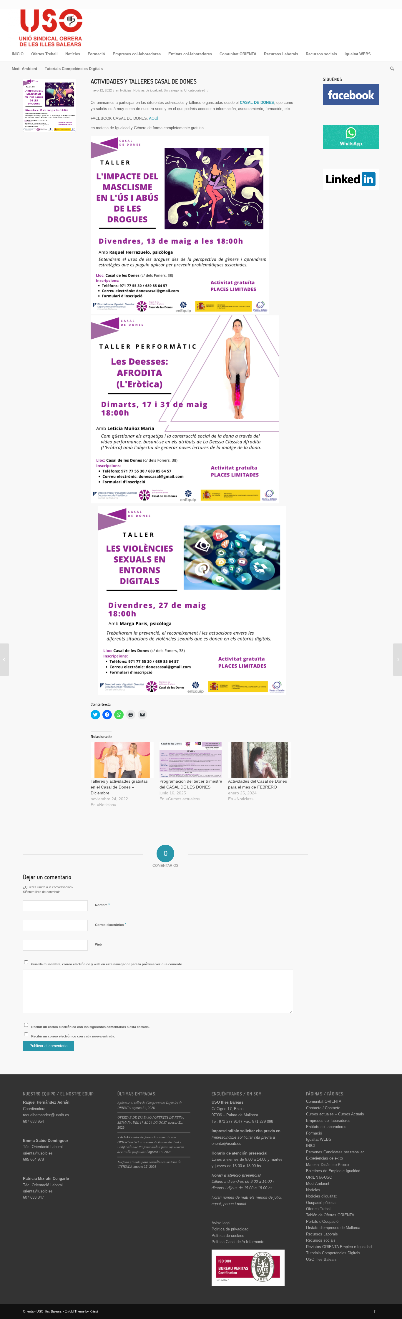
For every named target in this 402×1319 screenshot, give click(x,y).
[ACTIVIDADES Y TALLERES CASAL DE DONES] (49, 105)
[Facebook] (374, 1311)
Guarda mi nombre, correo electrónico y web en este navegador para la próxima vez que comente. (107, 964)
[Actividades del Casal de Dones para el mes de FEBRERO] (259, 760)
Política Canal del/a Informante (238, 1242)
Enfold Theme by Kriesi (81, 1311)
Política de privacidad (230, 1229)
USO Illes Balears (321, 1259)
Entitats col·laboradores (326, 1127)
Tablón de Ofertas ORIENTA (330, 1215)
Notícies (313, 1190)
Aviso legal (221, 1223)
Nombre (102, 905)
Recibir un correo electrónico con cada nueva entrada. (73, 1036)
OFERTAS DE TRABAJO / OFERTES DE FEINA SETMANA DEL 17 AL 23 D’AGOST (150, 1120)
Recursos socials (320, 1240)
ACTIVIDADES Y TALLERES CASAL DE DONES (144, 81)
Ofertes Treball (318, 1209)
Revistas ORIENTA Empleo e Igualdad (339, 1247)
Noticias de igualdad (147, 90)
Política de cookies (228, 1235)
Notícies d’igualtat (321, 1196)
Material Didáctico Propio (327, 1164)
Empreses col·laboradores (328, 1120)
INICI (310, 1145)
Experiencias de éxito (324, 1158)
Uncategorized (194, 90)
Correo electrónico (110, 924)
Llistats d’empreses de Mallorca (333, 1227)
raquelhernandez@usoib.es (46, 1115)
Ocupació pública (320, 1202)
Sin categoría (173, 90)
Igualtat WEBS (318, 1139)
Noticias (126, 90)
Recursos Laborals (322, 1234)
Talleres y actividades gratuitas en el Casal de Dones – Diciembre (119, 787)
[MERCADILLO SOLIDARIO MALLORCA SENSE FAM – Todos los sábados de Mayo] (4, 659)
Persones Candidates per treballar (335, 1152)
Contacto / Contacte (323, 1108)
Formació (314, 1133)
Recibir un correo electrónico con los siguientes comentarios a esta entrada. (90, 1027)
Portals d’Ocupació (322, 1221)
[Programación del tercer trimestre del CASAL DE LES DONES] (191, 760)
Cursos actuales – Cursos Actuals (335, 1114)
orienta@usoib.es (38, 1153)
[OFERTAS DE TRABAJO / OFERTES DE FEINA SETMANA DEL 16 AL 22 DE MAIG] (397, 659)
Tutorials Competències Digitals (333, 1253)
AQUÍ (153, 118)
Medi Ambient (317, 1183)
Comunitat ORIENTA (323, 1101)
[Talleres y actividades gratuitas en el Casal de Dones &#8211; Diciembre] (122, 760)
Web (98, 944)
